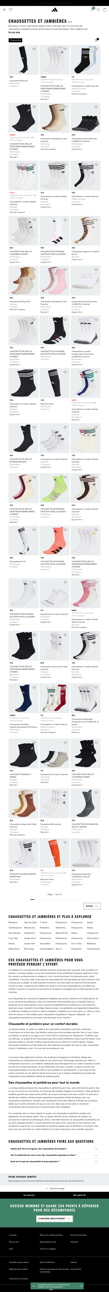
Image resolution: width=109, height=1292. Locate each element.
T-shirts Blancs (43, 922)
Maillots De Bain (29, 928)
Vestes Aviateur (12, 944)
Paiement (74, 1242)
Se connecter (29, 1195)
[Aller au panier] (105, 9)
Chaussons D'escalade (76, 949)
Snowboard (29, 933)
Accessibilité (75, 1269)
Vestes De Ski (62, 933)
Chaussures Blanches (61, 922)
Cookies (73, 1262)
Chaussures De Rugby (76, 922)
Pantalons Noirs (44, 928)
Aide (11, 1249)
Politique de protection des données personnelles (54, 1270)
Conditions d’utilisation (18, 1279)
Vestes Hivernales (76, 933)
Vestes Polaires (91, 922)
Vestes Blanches (91, 928)
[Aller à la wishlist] (10, 9)
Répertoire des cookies (18, 1269)
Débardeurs (14, 949)
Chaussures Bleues (45, 933)
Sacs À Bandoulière (61, 949)
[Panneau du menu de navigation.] (4, 9)
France (58, 1288)
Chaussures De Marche (76, 938)
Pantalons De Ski (62, 938)
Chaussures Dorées (45, 938)
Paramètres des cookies (19, 1262)
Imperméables (47, 949)
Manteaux (13, 922)
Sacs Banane (14, 933)
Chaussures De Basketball (93, 933)
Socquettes (45, 944)
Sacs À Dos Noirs (76, 944)
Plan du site (14, 1242)
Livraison (13, 1235)
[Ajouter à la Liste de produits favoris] (34, 49)
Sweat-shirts (30, 938)
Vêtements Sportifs (60, 928)
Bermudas (29, 949)
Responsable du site (48, 1242)
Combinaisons (15, 928)
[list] (50, 40)
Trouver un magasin (48, 1249)
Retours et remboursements (51, 1235)
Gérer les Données (47, 1262)
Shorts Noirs (93, 938)
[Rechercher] (98, 9)
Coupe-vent (29, 944)
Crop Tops (13, 938)
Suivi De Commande (78, 1235)
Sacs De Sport (30, 922)
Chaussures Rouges (61, 944)
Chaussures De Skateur (76, 928)
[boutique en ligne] (54, 11)
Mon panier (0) (79, 1195)
